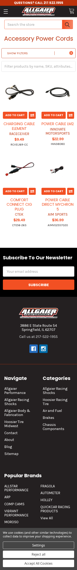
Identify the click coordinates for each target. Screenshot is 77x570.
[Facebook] (33, 348)
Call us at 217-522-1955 (38, 336)
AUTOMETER (50, 493)
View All (46, 518)
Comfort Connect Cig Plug (19, 204)
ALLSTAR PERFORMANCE (16, 488)
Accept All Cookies (38, 563)
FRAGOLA (47, 486)
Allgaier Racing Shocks (16, 401)
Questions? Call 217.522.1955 (38, 3)
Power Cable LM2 (57, 123)
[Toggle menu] (5, 11)
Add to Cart (15, 115)
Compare (32, 115)
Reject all (38, 554)
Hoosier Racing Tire (55, 401)
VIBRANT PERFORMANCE (16, 513)
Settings (38, 545)
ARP (7, 497)
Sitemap (11, 453)
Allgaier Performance (15, 390)
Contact (11, 433)
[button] (71, 53)
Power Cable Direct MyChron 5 (58, 204)
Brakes (48, 417)
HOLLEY (46, 500)
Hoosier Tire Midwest (14, 424)
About (9, 439)
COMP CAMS (14, 504)
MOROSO (11, 522)
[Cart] (71, 11)
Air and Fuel (52, 410)
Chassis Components (53, 426)
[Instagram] (43, 348)
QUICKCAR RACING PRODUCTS (55, 509)
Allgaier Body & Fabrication (17, 412)
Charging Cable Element (19, 126)
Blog (8, 446)
